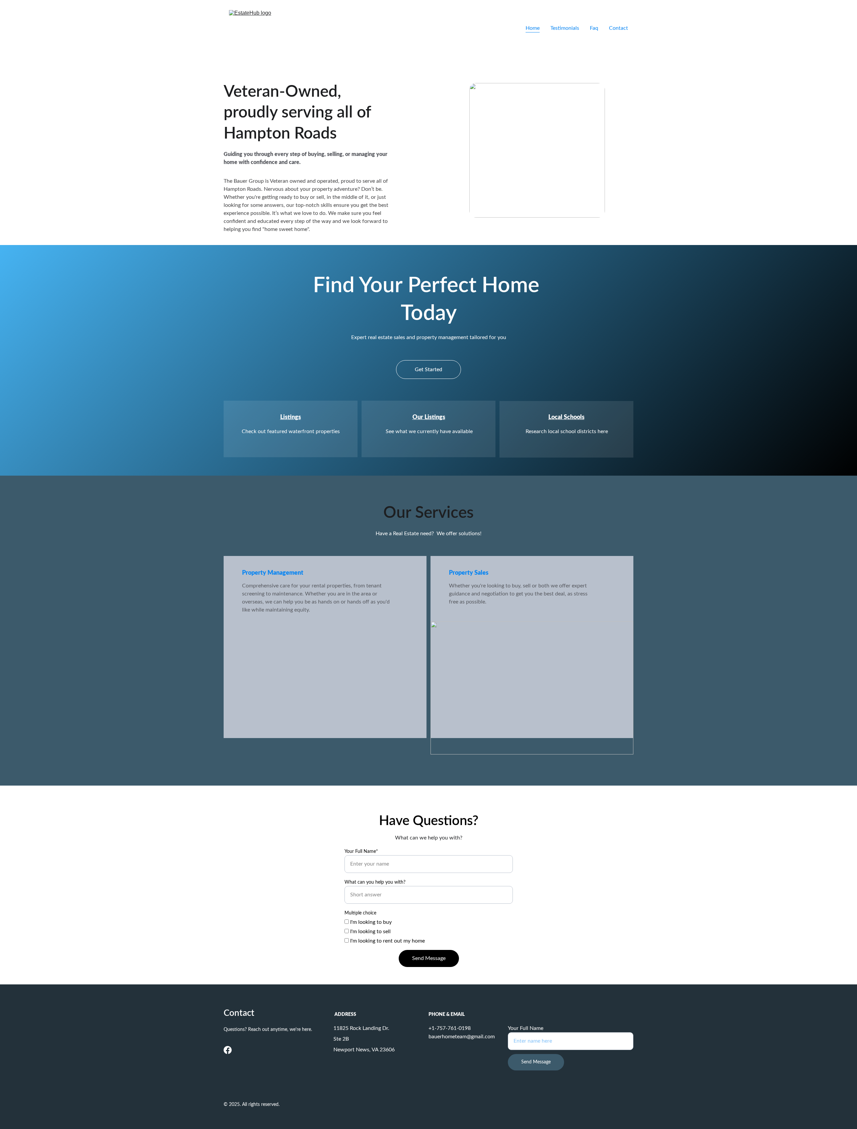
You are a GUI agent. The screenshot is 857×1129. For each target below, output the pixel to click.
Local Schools (566, 417)
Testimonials (564, 28)
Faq (594, 28)
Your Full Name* (361, 851)
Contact (618, 28)
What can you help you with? (374, 882)
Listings (290, 417)
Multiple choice (360, 913)
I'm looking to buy (370, 922)
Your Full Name (525, 1028)
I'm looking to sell (370, 931)
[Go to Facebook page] (228, 1050)
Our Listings (428, 417)
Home (533, 28)
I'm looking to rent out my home (387, 941)
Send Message (429, 958)
